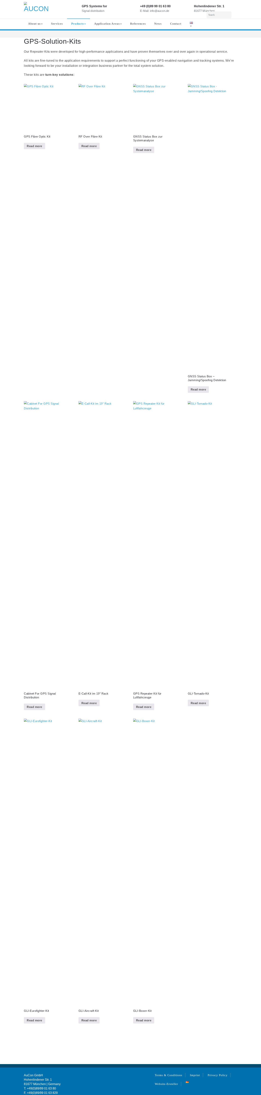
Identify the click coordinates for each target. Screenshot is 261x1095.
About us (34, 23)
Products (77, 23)
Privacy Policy (218, 1075)
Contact (175, 23)
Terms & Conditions (168, 1075)
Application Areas (107, 23)
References (138, 23)
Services (57, 23)
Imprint (195, 1075)
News (158, 23)
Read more (34, 146)
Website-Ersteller (166, 1083)
